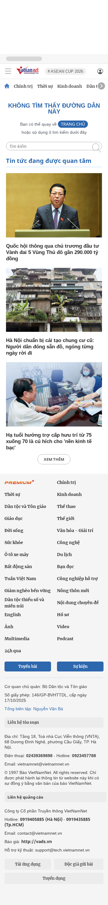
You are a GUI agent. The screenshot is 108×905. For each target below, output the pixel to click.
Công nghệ (68, 542)
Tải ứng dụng (27, 864)
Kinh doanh (69, 86)
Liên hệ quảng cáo (25, 797)
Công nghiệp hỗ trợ (77, 578)
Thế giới (65, 518)
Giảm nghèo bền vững (27, 590)
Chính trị (23, 86)
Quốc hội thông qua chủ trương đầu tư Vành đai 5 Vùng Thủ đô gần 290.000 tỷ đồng (52, 252)
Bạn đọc (65, 566)
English (12, 614)
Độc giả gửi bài (78, 864)
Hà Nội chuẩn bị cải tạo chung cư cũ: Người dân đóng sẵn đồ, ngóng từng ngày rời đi (50, 347)
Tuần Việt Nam (20, 578)
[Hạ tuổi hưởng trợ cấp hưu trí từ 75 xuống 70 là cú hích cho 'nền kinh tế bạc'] (54, 394)
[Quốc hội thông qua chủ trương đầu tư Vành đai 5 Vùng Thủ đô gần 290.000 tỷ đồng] (54, 205)
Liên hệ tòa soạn (23, 722)
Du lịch (64, 554)
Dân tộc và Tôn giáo (25, 506)
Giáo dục (13, 518)
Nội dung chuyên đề (78, 602)
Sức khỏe (13, 542)
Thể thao (66, 506)
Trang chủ (73, 124)
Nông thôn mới (73, 590)
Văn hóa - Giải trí (75, 530)
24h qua (12, 650)
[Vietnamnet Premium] (19, 485)
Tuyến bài (27, 666)
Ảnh (8, 626)
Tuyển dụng (54, 878)
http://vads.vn (36, 841)
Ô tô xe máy (16, 554)
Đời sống (13, 530)
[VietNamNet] (6, 86)
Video (63, 626)
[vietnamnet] (28, 74)
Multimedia (16, 638)
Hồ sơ (63, 614)
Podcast (65, 638)
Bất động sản (18, 566)
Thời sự (45, 86)
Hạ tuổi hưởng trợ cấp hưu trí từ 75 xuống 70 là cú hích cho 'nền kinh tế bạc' (49, 441)
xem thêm (54, 459)
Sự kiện (80, 666)
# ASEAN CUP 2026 (65, 71)
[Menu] (8, 71)
